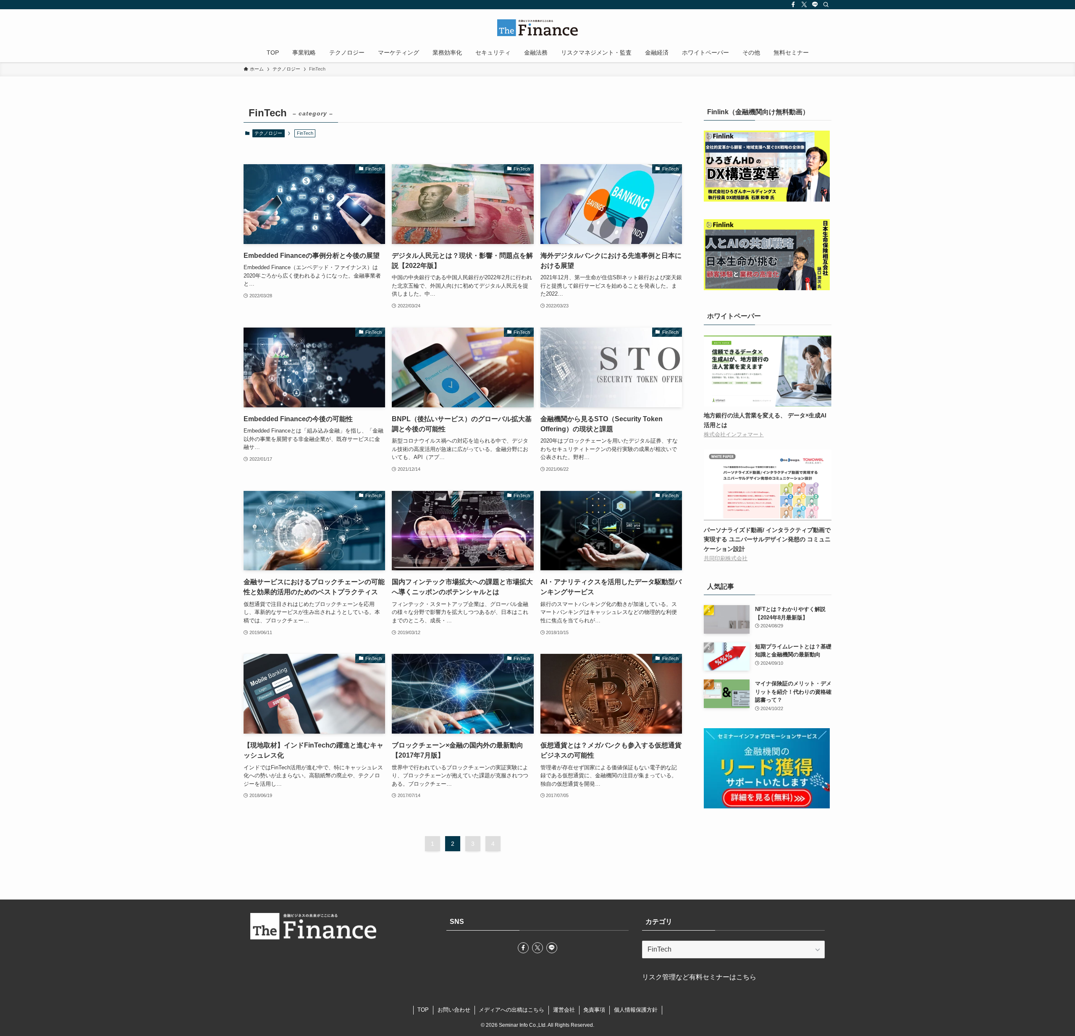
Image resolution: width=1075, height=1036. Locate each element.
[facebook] (793, 4)
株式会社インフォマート (734, 435)
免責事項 (594, 1010)
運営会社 (564, 1010)
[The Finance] (537, 27)
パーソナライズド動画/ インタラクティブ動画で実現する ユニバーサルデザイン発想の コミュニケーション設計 (767, 539)
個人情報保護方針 (636, 1010)
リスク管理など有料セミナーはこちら (699, 977)
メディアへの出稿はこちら (511, 1010)
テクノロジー (268, 133)
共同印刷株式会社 (725, 558)
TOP (423, 1010)
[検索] (826, 4)
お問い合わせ (454, 1010)
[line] (815, 4)
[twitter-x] (804, 4)
